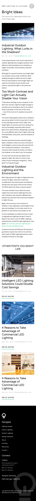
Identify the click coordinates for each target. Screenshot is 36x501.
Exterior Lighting (7, 433)
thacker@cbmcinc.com (22, 56)
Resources (5, 447)
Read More (8, 296)
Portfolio (5, 443)
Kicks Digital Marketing (15, 492)
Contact (4, 450)
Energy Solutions (7, 436)
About (4, 440)
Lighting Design (7, 426)
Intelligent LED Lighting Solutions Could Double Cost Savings (17, 284)
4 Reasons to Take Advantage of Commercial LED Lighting (14, 333)
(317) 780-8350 (8, 468)
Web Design (5, 492)
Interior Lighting (7, 430)
